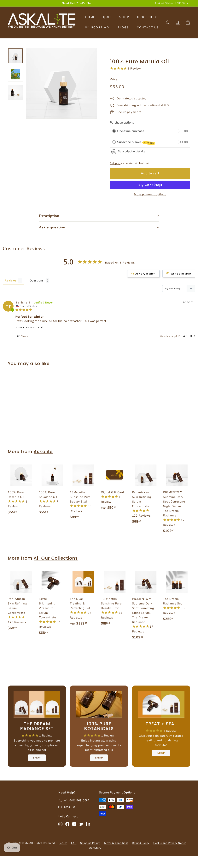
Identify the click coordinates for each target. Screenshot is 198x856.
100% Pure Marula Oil (29, 327)
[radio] (114, 131)
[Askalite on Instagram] (60, 824)
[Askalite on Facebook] (67, 824)
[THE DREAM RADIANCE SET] (37, 704)
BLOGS (123, 27)
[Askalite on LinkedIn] (88, 824)
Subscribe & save (135, 142)
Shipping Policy (90, 843)
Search (63, 843)
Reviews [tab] (10, 280)
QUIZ (107, 17)
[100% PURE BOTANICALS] (99, 704)
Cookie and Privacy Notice (169, 843)
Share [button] (24, 336)
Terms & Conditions (116, 843)
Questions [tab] (37, 280)
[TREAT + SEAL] (161, 704)
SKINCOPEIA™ (97, 27)
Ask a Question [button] (145, 273)
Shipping (115, 163)
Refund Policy (140, 843)
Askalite (43, 451)
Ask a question (52, 227)
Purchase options (122, 122)
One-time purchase (130, 131)
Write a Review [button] (181, 273)
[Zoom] (61, 83)
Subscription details (131, 151)
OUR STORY (147, 17)
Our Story (95, 848)
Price (114, 79)
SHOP (124, 17)
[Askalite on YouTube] (74, 824)
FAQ (73, 843)
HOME (90, 17)
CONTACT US (148, 27)
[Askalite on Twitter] (81, 824)
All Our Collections (56, 558)
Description (49, 216)
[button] (185, 336)
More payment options (150, 194)
